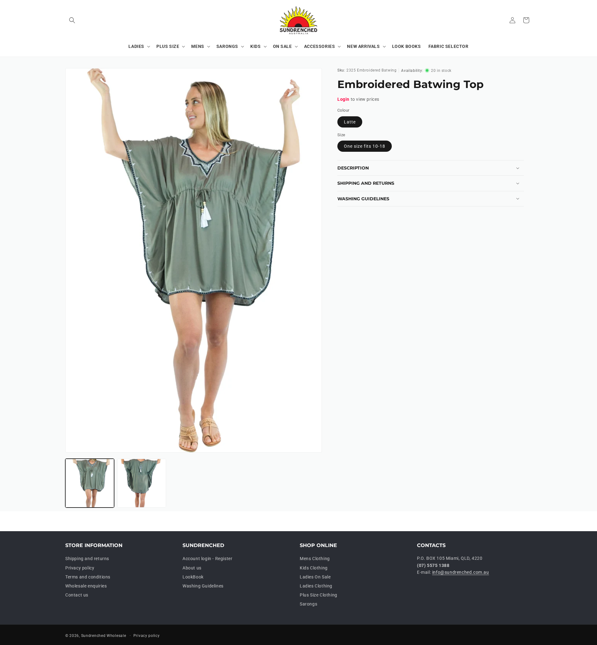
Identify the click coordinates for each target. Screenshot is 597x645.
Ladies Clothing (316, 585)
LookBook (193, 576)
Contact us (76, 594)
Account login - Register (207, 558)
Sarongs (308, 603)
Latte (350, 121)
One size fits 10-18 (364, 146)
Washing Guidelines (203, 585)
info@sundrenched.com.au (460, 572)
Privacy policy (79, 567)
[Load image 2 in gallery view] (141, 483)
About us (192, 567)
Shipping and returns (87, 558)
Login (343, 99)
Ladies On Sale (315, 576)
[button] (72, 20)
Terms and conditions (87, 576)
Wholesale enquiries (86, 585)
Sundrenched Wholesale (103, 635)
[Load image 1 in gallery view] (89, 483)
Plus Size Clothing (318, 594)
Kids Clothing (314, 567)
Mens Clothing (315, 558)
